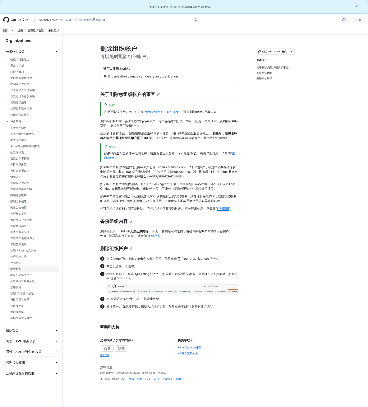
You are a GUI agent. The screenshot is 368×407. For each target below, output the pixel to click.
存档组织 (223, 208)
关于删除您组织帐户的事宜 (127, 94)
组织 (20, 30)
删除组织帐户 (114, 248)
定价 (156, 379)
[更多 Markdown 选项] (291, 52)
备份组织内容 (114, 221)
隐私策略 (104, 355)
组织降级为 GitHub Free (162, 112)
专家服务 (167, 379)
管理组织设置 (36, 30)
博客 (179, 379)
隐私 (139, 379)
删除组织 (53, 30)
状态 (148, 379)
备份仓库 (154, 236)
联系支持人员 (190, 353)
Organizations (18, 40)
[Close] (357, 6)
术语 (131, 379)
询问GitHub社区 (191, 347)
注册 (359, 19)
